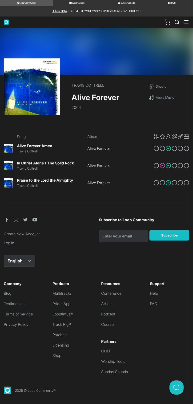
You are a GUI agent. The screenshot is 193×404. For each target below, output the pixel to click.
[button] (171, 136)
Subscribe (169, 235)
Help (154, 293)
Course (107, 324)
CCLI (105, 351)
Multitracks (62, 293)
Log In (9, 243)
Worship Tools (113, 361)
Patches (59, 334)
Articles (107, 303)
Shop (56, 355)
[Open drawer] (186, 22)
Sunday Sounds (114, 371)
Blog (7, 293)
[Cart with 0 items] (167, 22)
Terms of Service (18, 314)
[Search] (177, 22)
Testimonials (14, 303)
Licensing (60, 345)
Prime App (61, 303)
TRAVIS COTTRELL (88, 85)
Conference (111, 293)
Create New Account (22, 234)
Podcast (108, 314)
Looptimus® (62, 314)
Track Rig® (61, 324)
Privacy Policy (16, 324)
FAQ (153, 303)
